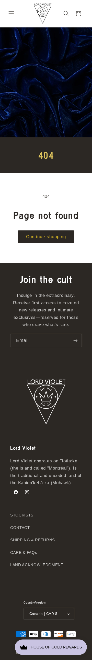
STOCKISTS (21, 515)
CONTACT (20, 527)
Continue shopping (46, 236)
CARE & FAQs (23, 552)
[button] (11, 13)
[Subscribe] (75, 340)
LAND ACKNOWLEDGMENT (36, 565)
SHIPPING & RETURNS (32, 540)
